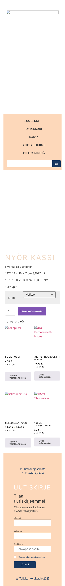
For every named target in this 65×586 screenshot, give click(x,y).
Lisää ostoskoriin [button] (45, 375)
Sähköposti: (19, 544)
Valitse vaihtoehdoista (18, 376)
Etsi (56, 163)
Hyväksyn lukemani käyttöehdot (32, 557)
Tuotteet (32, 121)
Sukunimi (18, 531)
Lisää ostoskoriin (31, 311)
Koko (11, 298)
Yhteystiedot (34, 145)
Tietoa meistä (34, 153)
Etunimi (17, 518)
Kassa (33, 137)
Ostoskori (34, 129)
